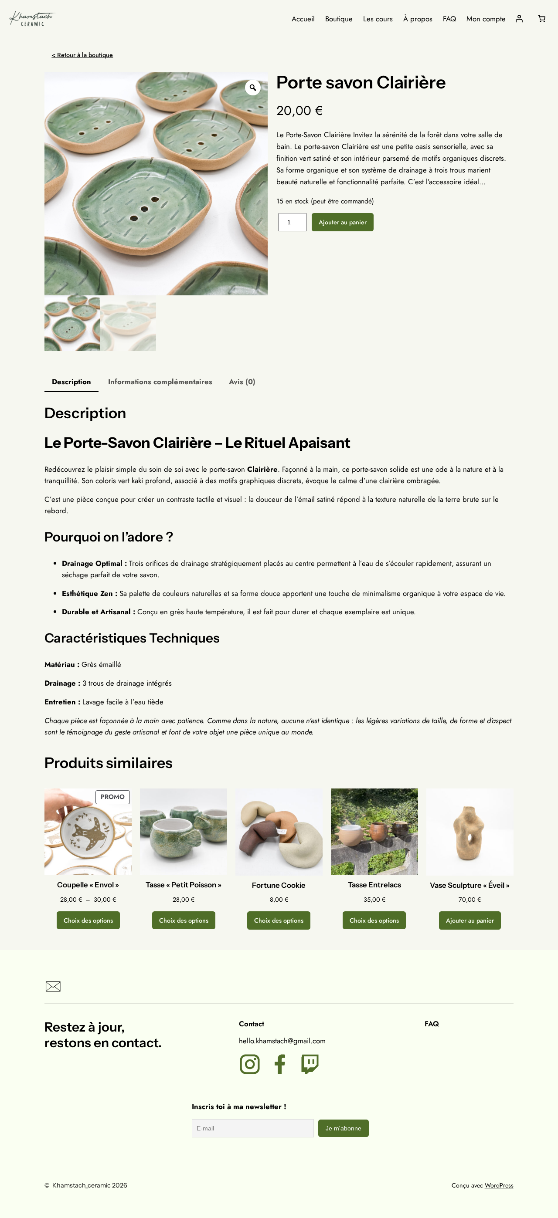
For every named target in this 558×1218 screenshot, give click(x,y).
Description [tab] (71, 381)
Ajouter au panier (343, 222)
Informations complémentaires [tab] (160, 381)
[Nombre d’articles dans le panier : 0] (542, 19)
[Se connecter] (519, 19)
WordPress (499, 1185)
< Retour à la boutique (82, 55)
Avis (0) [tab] (242, 381)
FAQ (432, 1023)
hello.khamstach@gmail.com (282, 1040)
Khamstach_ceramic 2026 (89, 1185)
